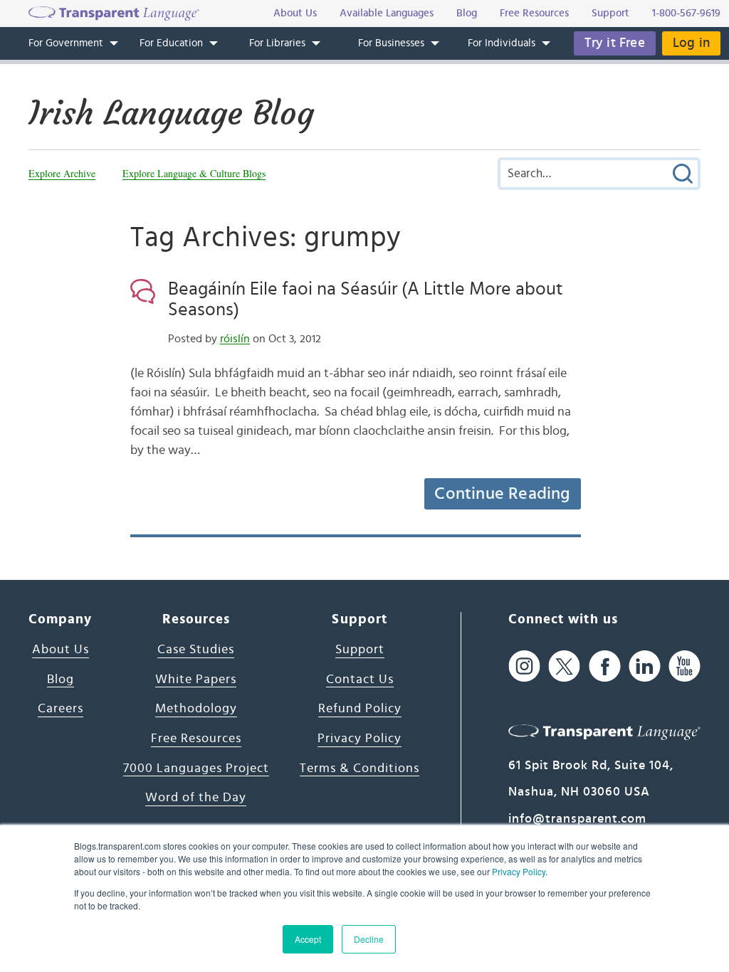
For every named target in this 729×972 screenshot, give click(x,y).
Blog (60, 679)
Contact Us (360, 679)
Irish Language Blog (171, 113)
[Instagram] (524, 666)
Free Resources (196, 738)
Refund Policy (360, 708)
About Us (60, 649)
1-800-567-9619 (686, 13)
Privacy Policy (518, 871)
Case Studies (195, 649)
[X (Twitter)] (564, 666)
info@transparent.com (577, 819)
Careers (60, 708)
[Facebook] (605, 666)
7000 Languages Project (196, 768)
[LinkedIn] (645, 666)
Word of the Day (195, 797)
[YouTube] (684, 666)
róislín (235, 338)
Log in (691, 43)
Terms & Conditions (359, 768)
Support (359, 649)
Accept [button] (308, 939)
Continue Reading (502, 493)
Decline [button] (369, 939)
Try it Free (614, 43)
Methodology (196, 708)
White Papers (195, 679)
